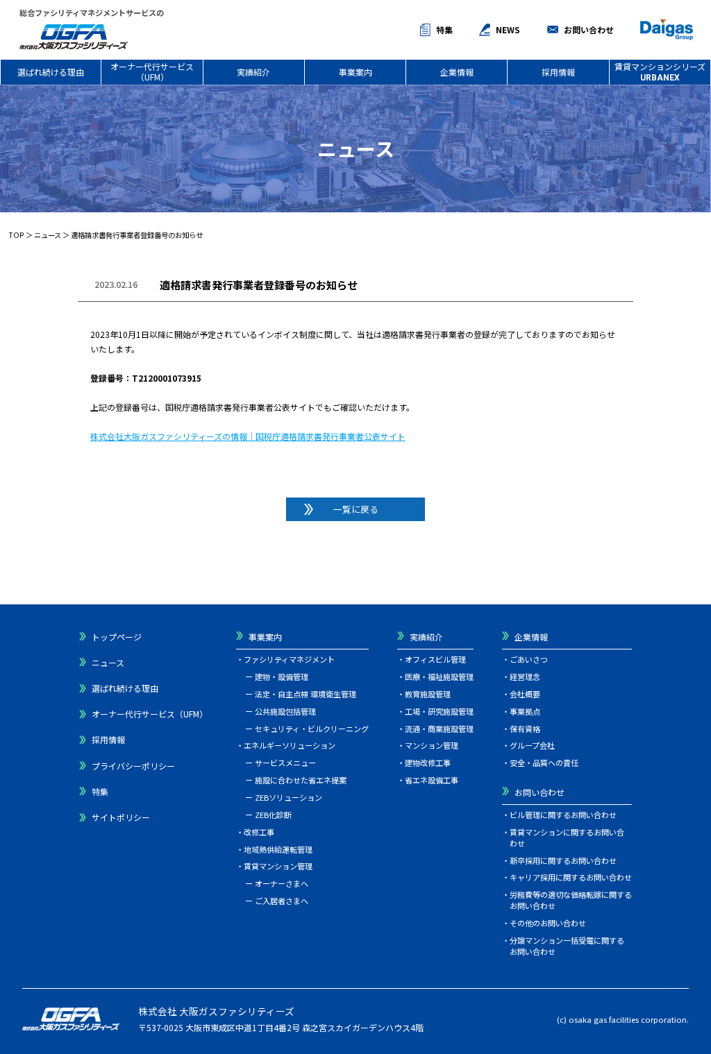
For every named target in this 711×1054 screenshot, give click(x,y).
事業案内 (355, 72)
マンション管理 (431, 745)
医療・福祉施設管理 (439, 676)
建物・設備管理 (281, 676)
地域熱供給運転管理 (278, 849)
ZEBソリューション (288, 797)
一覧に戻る (355, 509)
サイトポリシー (121, 817)
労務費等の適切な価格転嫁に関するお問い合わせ (571, 900)
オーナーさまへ (281, 883)
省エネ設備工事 (431, 779)
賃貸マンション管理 (278, 866)
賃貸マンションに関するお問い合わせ (567, 837)
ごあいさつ (529, 659)
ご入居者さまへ (281, 900)
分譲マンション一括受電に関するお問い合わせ (567, 946)
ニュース (47, 235)
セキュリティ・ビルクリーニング (312, 728)
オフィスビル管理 (435, 659)
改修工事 (259, 832)
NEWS (508, 29)
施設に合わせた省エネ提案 (300, 779)
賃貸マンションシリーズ (659, 71)
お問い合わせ (589, 29)
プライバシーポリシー (133, 766)
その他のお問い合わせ (548, 922)
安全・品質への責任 (544, 762)
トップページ (117, 637)
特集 (444, 29)
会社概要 (525, 693)
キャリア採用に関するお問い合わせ (571, 877)
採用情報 (558, 72)
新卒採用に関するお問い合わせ (563, 860)
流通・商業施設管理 (439, 728)
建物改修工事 (428, 762)
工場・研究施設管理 (439, 711)
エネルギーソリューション (289, 745)
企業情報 (457, 72)
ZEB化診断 (273, 814)
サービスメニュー (285, 762)
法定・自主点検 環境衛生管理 (305, 693)
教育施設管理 (428, 693)
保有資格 (525, 728)
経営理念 (525, 676)
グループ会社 (532, 745)
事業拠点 (525, 711)
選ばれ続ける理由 (50, 72)
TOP (16, 235)
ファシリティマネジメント (289, 659)
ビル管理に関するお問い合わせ (563, 814)
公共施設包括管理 (285, 711)
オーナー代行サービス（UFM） (152, 71)
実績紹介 (253, 72)
